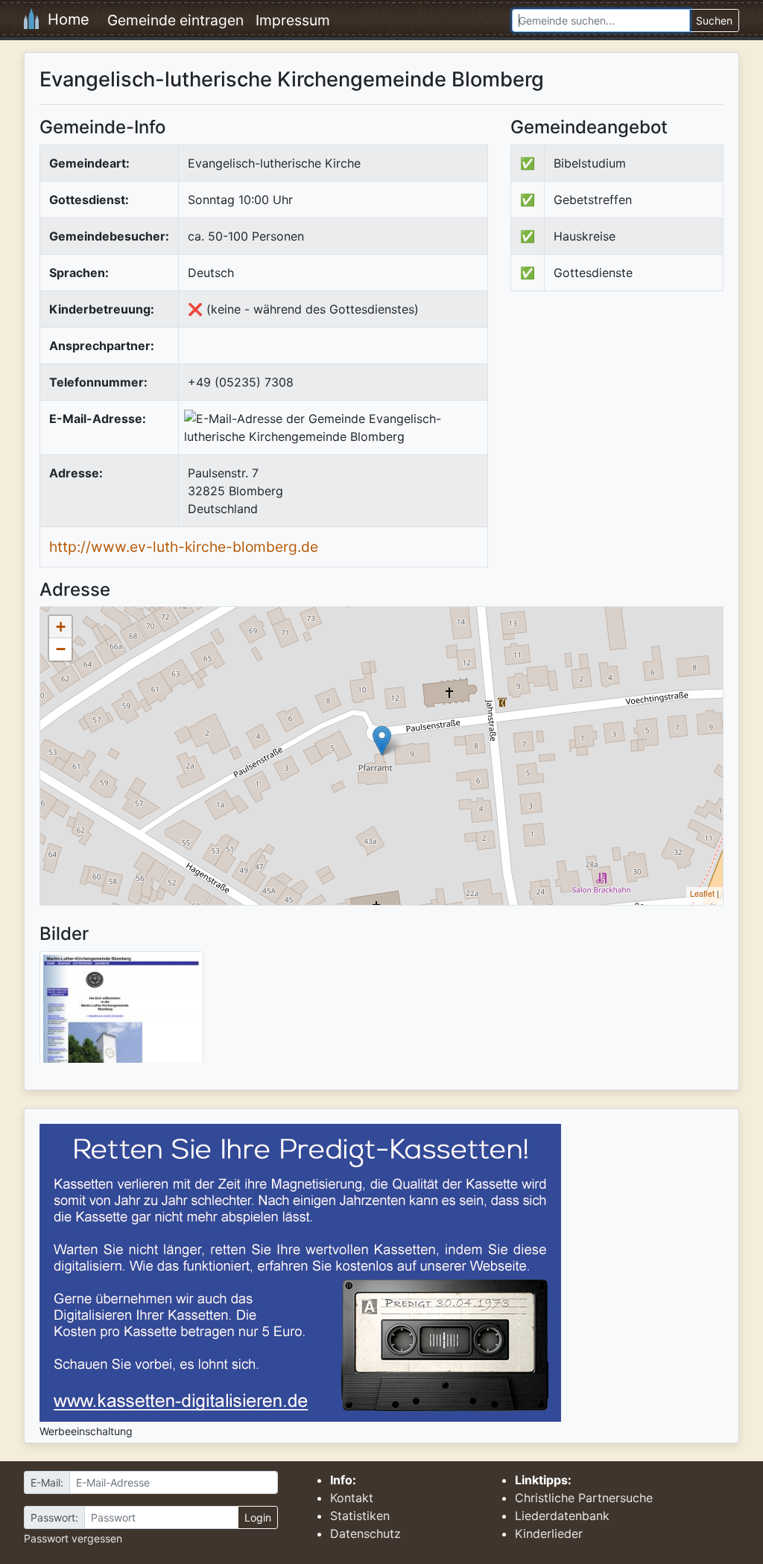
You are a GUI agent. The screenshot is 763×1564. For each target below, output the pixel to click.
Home (64, 19)
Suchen (714, 20)
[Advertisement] (635, 425)
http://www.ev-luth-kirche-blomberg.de (183, 547)
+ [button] (61, 626)
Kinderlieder (549, 1533)
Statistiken (360, 1515)
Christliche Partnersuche (584, 1497)
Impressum (293, 20)
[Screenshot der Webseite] (121, 1012)
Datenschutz (365, 1533)
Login (257, 1517)
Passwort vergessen (73, 1538)
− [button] (61, 649)
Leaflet (702, 893)
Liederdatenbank (562, 1515)
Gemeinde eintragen (175, 20)
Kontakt (351, 1497)
